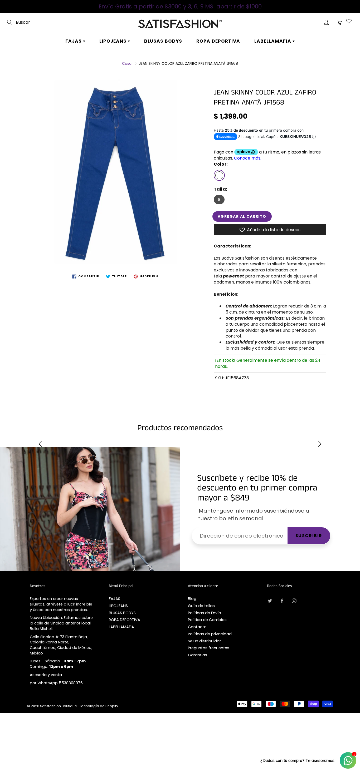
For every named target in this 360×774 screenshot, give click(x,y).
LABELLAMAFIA (273, 41)
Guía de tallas (201, 605)
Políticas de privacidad (210, 634)
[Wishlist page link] (349, 21)
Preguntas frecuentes (208, 648)
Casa (127, 63)
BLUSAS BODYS (163, 41)
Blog (192, 598)
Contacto (197, 626)
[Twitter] (269, 600)
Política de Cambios (207, 619)
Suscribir (308, 536)
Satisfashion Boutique (58, 705)
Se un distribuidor (204, 641)
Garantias (197, 655)
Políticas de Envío (204, 613)
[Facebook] (281, 600)
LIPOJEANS (113, 41)
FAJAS (74, 41)
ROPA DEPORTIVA (218, 41)
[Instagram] (294, 600)
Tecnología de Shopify (98, 705)
